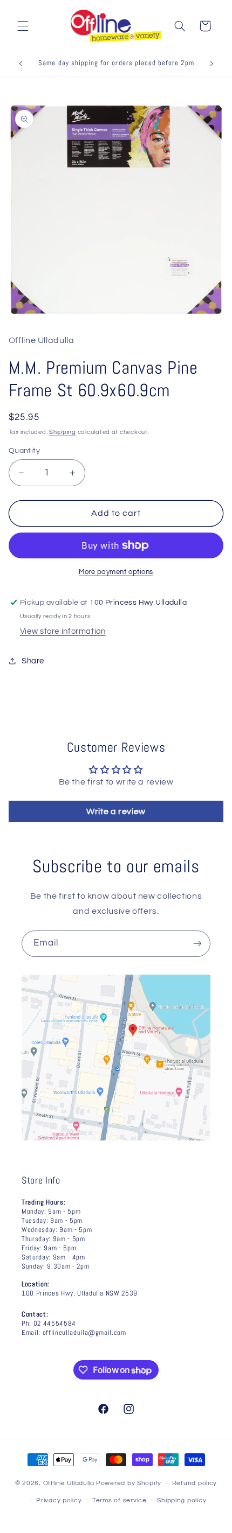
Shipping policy (181, 1500)
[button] (22, 25)
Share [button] (33, 661)
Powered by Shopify (128, 1483)
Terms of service (119, 1500)
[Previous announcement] (20, 64)
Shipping (62, 432)
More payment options (116, 572)
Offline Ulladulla (69, 1483)
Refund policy (194, 1483)
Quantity (24, 450)
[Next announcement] (211, 64)
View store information (63, 631)
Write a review (116, 811)
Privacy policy (58, 1500)
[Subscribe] (197, 943)
